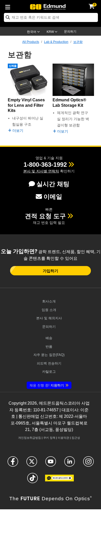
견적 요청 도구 (45, 216)
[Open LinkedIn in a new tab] (69, 463)
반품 (49, 346)
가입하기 (50, 270)
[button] (45, 164)
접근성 (75, 437)
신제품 (13, 65)
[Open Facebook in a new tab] (13, 463)
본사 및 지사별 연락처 (41, 171)
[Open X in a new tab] (32, 463)
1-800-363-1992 (45, 164)
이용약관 (63, 437)
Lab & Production (56, 42)
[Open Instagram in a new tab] (88, 463)
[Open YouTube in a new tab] (51, 463)
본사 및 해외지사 (49, 318)
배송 (49, 338)
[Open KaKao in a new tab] (59, 480)
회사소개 (49, 301)
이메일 (53, 196)
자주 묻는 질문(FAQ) (48, 355)
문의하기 (70, 31)
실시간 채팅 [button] (53, 183)
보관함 (78, 42)
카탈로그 (49, 372)
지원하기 (47, 385)
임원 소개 (49, 310)
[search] (51, 17)
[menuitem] (9, 6)
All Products (30, 42)
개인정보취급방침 (29, 437)
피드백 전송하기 (49, 363)
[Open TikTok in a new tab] (32, 480)
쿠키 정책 (49, 437)
